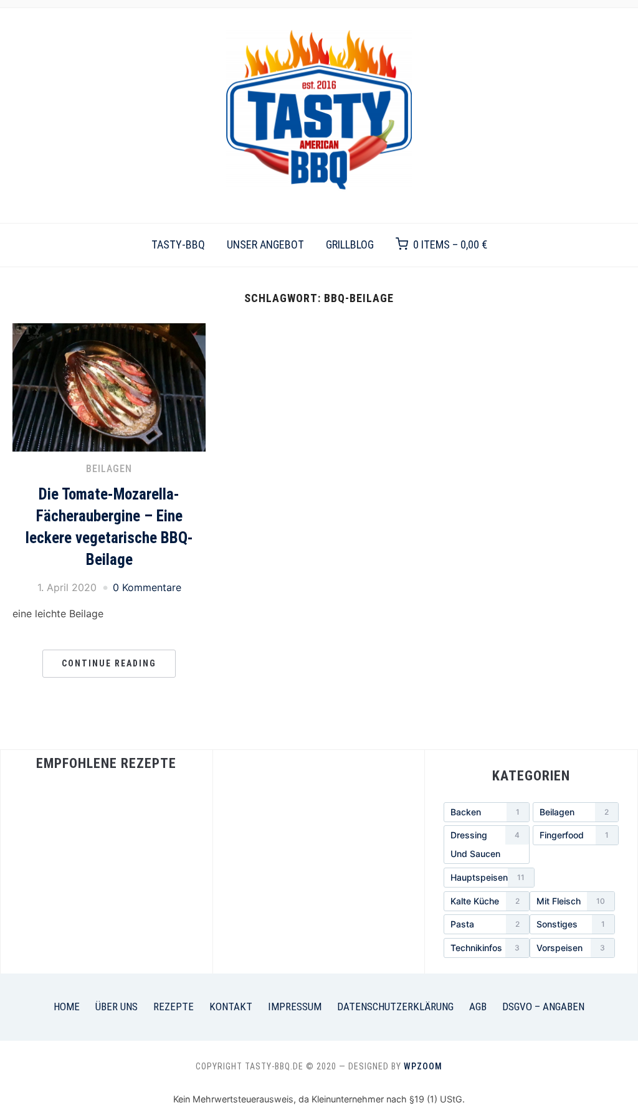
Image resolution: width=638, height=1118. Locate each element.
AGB (478, 1006)
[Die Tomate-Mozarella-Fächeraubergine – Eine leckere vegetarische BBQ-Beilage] (109, 331)
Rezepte (173, 1006)
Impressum (294, 1006)
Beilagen (109, 469)
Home (67, 1006)
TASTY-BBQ (178, 244)
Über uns (116, 1006)
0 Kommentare (147, 587)
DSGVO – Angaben (543, 1006)
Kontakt (230, 1006)
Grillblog (350, 244)
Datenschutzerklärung (395, 1006)
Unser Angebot (265, 244)
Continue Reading (109, 663)
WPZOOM (423, 1066)
